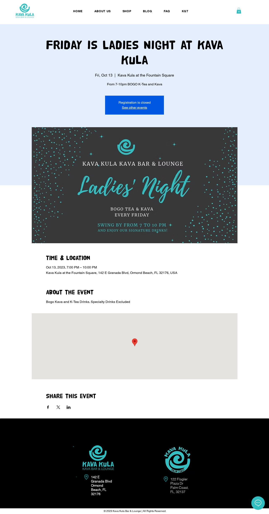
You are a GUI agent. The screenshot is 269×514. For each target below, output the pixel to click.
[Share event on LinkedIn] (69, 407)
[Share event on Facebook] (48, 407)
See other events (134, 108)
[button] (238, 10)
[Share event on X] (58, 407)
